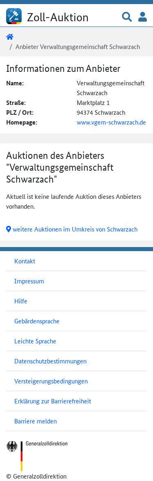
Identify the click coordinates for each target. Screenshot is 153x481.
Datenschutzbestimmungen (50, 360)
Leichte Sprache (35, 340)
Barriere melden (35, 420)
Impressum (29, 280)
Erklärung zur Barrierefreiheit (52, 400)
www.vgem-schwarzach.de (111, 122)
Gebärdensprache (37, 320)
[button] (127, 17)
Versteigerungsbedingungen (51, 380)
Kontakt (24, 260)
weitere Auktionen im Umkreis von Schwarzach (74, 229)
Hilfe (20, 300)
